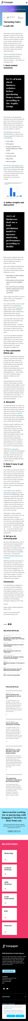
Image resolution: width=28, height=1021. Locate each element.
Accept (11, 1015)
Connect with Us (14, 831)
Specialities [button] (6, 997)
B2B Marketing (9, 748)
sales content (8, 136)
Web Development (10, 721)
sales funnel (19, 308)
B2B (4, 17)
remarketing (19, 415)
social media (15, 449)
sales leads (9, 56)
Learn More (10, 1008)
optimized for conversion (10, 493)
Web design (8, 693)
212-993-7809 (7, 981)
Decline (20, 1015)
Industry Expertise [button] (8, 1004)
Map (3, 983)
